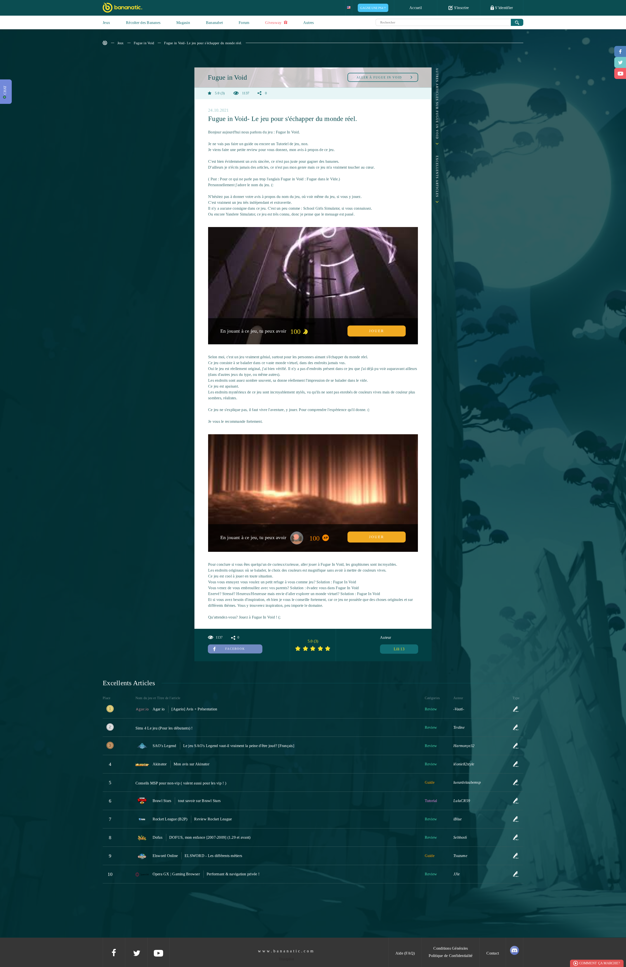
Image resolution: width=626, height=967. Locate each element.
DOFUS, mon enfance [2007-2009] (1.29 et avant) (210, 837)
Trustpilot (286, 959)
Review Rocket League (213, 819)
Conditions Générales (450, 948)
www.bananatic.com (286, 951)
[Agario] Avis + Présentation (194, 709)
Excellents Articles (437, 176)
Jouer (376, 331)
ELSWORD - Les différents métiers (213, 856)
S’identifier (503, 8)
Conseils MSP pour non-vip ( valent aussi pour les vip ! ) (180, 783)
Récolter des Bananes (143, 23)
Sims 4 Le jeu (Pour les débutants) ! (164, 728)
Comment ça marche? (599, 963)
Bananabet (214, 23)
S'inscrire (461, 8)
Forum (244, 23)
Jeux (106, 23)
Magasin (183, 23)
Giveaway (273, 23)
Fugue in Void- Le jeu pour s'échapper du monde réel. (203, 43)
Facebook (235, 649)
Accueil (415, 8)
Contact (492, 953)
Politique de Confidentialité (450, 956)
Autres (308, 23)
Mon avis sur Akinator (191, 764)
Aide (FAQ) (405, 953)
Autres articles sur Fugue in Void (437, 103)
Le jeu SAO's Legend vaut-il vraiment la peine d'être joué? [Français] (238, 746)
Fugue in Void (144, 43)
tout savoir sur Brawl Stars (199, 801)
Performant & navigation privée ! (233, 874)
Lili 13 (399, 649)
